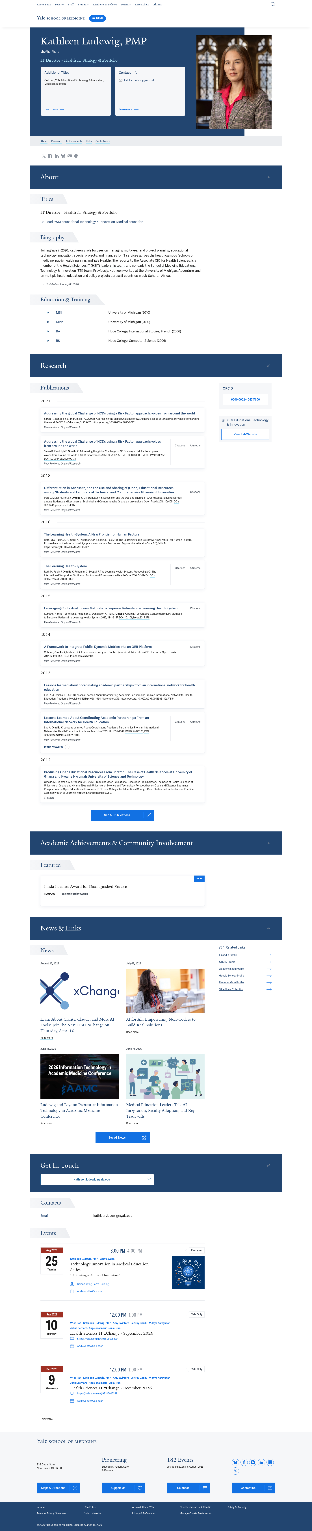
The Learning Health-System (65, 566)
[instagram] (252, 1462)
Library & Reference (143, 1513)
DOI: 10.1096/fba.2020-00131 (60, 458)
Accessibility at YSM (143, 1507)
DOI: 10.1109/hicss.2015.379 (134, 617)
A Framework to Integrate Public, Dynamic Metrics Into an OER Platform (98, 647)
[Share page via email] (70, 156)
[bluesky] (235, 1462)
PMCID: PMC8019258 (153, 455)
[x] (235, 1471)
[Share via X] (44, 156)
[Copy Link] (269, 177)
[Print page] (76, 156)
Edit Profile (46, 1419)
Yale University (92, 1513)
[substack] (270, 1462)
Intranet (41, 1507)
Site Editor (90, 1507)
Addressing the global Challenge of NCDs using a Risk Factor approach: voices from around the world (119, 413)
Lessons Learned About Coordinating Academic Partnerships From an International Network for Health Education (96, 720)
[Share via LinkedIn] (57, 156)
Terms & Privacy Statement (51, 1513)
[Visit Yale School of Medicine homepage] (66, 1442)
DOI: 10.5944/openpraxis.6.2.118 (76, 656)
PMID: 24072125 (134, 731)
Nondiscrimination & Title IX (195, 1507)
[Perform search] (273, 4)
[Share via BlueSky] (63, 156)
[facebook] (244, 1462)
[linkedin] (261, 1462)
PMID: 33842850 (130, 455)
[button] (234, 82)
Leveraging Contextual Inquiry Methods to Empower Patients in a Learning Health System (111, 608)
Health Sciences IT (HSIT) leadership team (93, 265)
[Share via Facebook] (50, 156)
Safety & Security (237, 1507)
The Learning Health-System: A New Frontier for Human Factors (91, 534)
